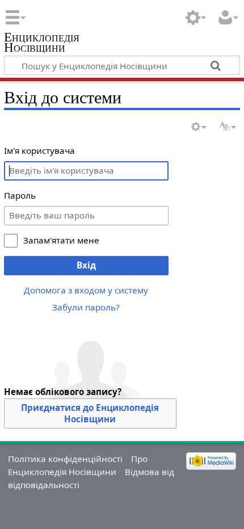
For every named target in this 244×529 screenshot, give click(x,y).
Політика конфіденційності (65, 458)
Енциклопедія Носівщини (41, 43)
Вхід (86, 265)
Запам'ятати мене (61, 240)
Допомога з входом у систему (86, 290)
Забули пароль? (86, 307)
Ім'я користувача (39, 150)
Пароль (20, 195)
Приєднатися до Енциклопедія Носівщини (90, 413)
